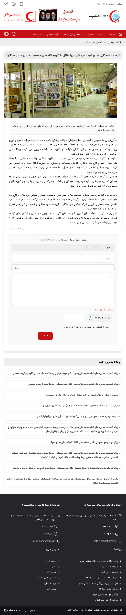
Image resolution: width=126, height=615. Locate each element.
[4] (97, 247)
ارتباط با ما (51, 589)
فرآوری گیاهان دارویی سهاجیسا (103, 594)
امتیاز (108, 247)
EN (6, 34)
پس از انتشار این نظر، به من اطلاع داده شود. (86, 327)
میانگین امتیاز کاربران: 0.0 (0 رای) (71, 240)
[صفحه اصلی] (119, 32)
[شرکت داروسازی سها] (104, 16)
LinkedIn (21, 4)
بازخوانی (90, 317)
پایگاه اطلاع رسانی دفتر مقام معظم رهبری (98, 561)
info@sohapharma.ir (105, 541)
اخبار (54, 566)
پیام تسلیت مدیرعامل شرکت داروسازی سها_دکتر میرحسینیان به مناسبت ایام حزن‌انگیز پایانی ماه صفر (65, 373)
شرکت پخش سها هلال (107, 589)
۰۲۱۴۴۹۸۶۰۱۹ (49, 534)
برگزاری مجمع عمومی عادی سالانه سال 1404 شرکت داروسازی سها (84, 442)
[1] (87, 247)
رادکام (18, 610)
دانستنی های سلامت (46, 578)
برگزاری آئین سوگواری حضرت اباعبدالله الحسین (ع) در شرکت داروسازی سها (80, 406)
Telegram (6, 4)
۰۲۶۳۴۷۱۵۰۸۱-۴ (109, 527)
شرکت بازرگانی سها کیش (106, 600)
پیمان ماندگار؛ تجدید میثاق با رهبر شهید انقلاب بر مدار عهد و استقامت (82, 395)
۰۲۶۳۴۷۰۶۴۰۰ (109, 534)
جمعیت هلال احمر (109, 572)
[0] (40, 239)
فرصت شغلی (50, 583)
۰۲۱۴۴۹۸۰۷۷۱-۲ (48, 527)
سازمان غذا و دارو (110, 566)
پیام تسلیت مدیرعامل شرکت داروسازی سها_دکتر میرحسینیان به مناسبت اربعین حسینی (73, 384)
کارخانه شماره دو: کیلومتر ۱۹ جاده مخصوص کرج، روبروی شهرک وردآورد (32, 517)
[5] (100, 247)
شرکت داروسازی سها (112, 42)
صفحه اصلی (50, 561)
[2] (90, 247)
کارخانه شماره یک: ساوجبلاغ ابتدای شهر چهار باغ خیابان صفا (91, 517)
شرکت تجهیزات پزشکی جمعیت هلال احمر (98, 583)
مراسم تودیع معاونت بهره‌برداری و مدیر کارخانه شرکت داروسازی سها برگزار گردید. (76, 416)
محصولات (51, 572)
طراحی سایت (29, 610)
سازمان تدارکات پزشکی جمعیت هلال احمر (98, 578)
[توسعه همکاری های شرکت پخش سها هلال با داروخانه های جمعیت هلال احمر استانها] (60, 92)
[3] (93, 247)
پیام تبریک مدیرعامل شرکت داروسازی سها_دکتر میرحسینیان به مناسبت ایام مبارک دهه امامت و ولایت (65, 468)
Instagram (14, 4)
